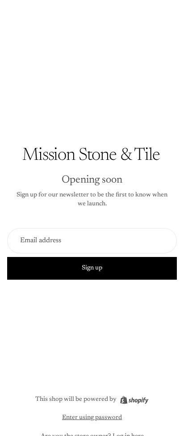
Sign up (92, 268)
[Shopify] (134, 400)
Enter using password (92, 418)
